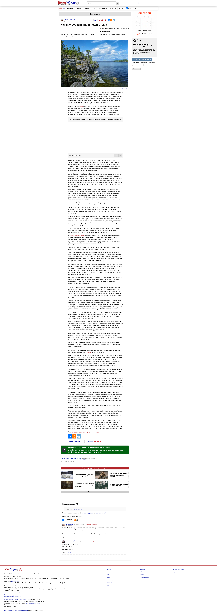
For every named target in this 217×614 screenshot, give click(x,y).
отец (81, 106)
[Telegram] (114, 20)
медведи (96, 432)
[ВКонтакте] (109, 20)
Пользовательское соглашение (13, 596)
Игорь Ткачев (69, 524)
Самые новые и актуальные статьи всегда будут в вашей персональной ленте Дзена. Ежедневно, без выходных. (144, 51)
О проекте (142, 569)
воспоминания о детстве (83, 432)
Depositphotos (125, 89)
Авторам (142, 574)
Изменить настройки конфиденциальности (16, 610)
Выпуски (70, 8)
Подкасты (113, 8)
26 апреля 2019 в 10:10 (83, 541)
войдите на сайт (101, 513)
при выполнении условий (33, 603)
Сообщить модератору (91, 524)
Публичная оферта (145, 577)
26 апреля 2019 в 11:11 (79, 524)
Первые (75, 509)
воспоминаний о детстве (77, 235)
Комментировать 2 (76, 441)
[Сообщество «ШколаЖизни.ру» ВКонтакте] (131, 8)
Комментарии (102, 8)
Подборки (78, 8)
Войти (138, 3)
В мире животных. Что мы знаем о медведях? (84, 475)
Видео (121, 8)
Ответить (69, 537)
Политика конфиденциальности (13, 594)
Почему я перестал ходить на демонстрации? (119, 484)
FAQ (141, 572)
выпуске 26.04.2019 (80, 460)
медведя (88, 352)
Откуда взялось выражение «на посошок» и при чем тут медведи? (84, 485)
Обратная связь (177, 572)
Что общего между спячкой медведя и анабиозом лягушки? (119, 475)
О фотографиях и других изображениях (15, 599)
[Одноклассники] (111, 20)
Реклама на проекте (178, 569)
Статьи (86, 8)
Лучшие (80, 509)
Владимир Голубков (71, 540)
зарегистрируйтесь (87, 513)
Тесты (93, 8)
